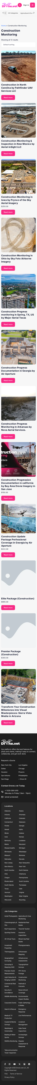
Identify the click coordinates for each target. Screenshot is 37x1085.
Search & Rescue (10, 1009)
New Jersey (9, 863)
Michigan (22, 848)
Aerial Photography (11, 916)
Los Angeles (22, 765)
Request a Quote (8, 760)
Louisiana (22, 840)
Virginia (21, 892)
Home (3, 26)
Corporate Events (10, 1003)
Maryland (22, 844)
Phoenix (21, 772)
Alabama (7, 811)
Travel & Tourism (24, 929)
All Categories (13, 13)
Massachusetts (10, 848)
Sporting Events (10, 932)
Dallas (3, 769)
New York (22, 866)
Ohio (6, 874)
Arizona (7, 814)
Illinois (7, 833)
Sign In (26, 5)
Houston (4, 772)
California (8, 818)
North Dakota (23, 870)
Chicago (21, 769)
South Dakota (9, 885)
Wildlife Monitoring (11, 996)
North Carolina (9, 870)
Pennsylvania (23, 877)
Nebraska (8, 859)
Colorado (22, 818)
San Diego (5, 779)
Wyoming (22, 900)
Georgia (21, 826)
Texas (7, 889)
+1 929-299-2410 (11, 790)
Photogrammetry (24, 945)
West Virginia (23, 896)
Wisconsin (8, 900)
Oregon (7, 877)
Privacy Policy (9, 1077)
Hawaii (7, 829)
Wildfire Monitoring (11, 1041)
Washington (8, 896)
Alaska (21, 811)
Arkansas (22, 814)
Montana (22, 855)
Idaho (21, 829)
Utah (20, 889)
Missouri (7, 855)
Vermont (7, 892)
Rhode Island (9, 881)
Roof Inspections (10, 929)
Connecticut (9, 822)
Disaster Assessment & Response (23, 1043)
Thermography (9, 952)
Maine (7, 844)
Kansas (21, 837)
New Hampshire (24, 863)
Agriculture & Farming (27, 13)
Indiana (21, 833)
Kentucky (8, 840)
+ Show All (22, 779)
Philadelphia (22, 776)
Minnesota (8, 851)
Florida (7, 826)
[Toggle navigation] (32, 5)
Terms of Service (16, 1074)
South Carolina (24, 881)
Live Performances (24, 1015)
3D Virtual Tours (10, 939)
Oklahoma (22, 874)
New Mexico (9, 866)
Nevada (21, 859)
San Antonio (5, 776)
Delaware (22, 822)
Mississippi (22, 851)
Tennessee (22, 885)
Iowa (6, 837)
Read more (8, 97)
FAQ (6, 1074)
